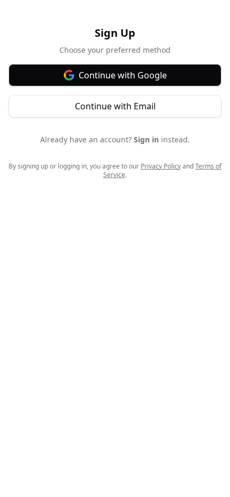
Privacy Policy (161, 166)
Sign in (146, 139)
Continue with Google (123, 75)
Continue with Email (115, 106)
